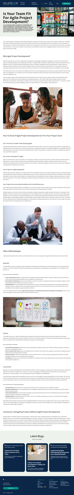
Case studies (51, 3)
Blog (57, 3)
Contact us (5, 423)
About (45, 3)
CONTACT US (66, 3)
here (37, 292)
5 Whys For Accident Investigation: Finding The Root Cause (36, 464)
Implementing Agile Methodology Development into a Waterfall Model (60, 452)
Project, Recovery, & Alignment (53, 485)
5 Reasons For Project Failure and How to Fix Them (12, 452)
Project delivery (23, 3)
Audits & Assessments (53, 487)
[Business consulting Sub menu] (42, 3)
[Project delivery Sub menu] (29, 3)
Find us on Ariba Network (40, 486)
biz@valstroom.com (7, 484)
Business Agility (52, 483)
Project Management (53, 481)
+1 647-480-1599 (6, 483)
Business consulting (34, 3)
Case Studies (40, 483)
